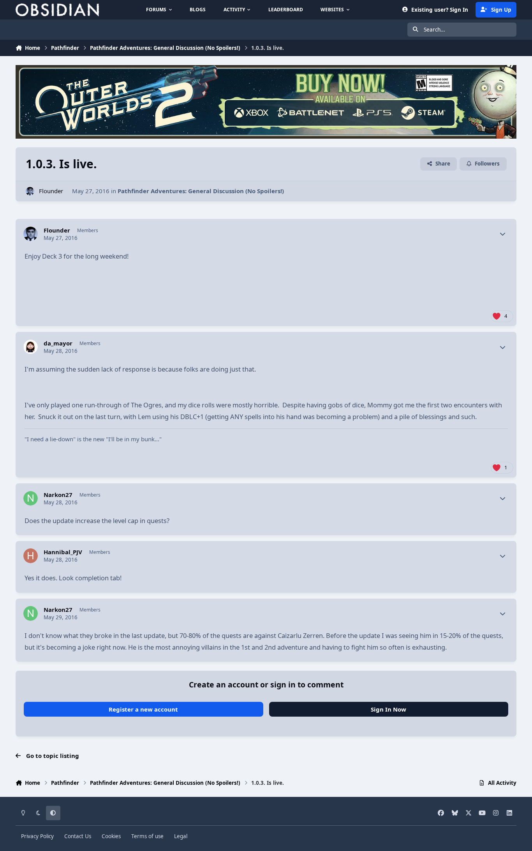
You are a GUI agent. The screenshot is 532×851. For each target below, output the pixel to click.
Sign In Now (388, 709)
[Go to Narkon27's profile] (30, 498)
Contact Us (77, 836)
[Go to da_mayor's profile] (30, 347)
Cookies (111, 836)
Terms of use (147, 836)
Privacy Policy (37, 836)
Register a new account (143, 709)
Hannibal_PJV (63, 552)
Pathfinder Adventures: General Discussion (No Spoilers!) (201, 191)
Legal (180, 836)
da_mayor (58, 343)
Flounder (51, 191)
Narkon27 (58, 495)
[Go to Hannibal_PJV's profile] (30, 555)
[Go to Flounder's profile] (30, 191)
